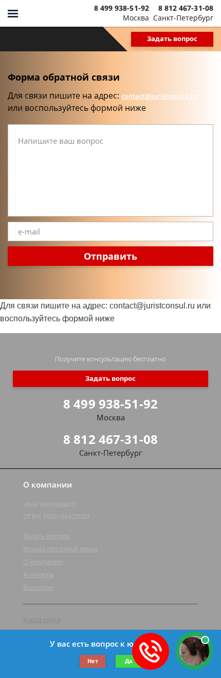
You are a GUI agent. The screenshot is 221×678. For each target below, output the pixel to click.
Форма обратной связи (60, 548)
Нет (92, 661)
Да (129, 661)
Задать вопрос (172, 38)
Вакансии (38, 587)
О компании (43, 561)
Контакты (38, 574)
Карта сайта (42, 619)
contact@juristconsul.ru (159, 96)
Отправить (110, 256)
